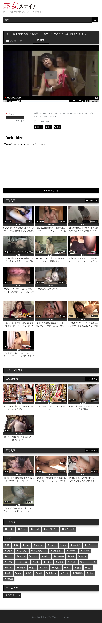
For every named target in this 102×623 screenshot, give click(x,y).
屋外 (72, 556)
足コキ (66, 573)
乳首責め (60, 556)
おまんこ (40, 545)
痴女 (68, 568)
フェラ (10, 556)
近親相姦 (79, 573)
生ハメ (45, 568)
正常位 (48, 562)
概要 (42, 40)
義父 (30, 573)
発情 (79, 568)
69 (17, 545)
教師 (37, 562)
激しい (73, 562)
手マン (10, 562)
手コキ (83, 556)
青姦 (91, 573)
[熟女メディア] (51, 6)
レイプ (34, 556)
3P (8, 545)
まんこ (53, 545)
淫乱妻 (61, 562)
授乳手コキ (24, 562)
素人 (89, 568)
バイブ (86, 551)
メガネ (22, 556)
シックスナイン (40, 551)
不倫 (58, 127)
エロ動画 (76, 545)
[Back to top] (94, 615)
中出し (47, 556)
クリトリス (91, 545)
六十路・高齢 (51, 529)
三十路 (39, 127)
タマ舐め (73, 551)
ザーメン (23, 551)
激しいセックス (89, 562)
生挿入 (57, 568)
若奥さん (52, 573)
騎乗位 (10, 579)
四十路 (23, 529)
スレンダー (58, 551)
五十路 (36, 529)
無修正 (22, 568)
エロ (64, 545)
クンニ (10, 551)
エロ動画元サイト (51, 191)
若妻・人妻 (69, 529)
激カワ (10, 568)
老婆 (40, 573)
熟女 (33, 568)
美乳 (49, 127)
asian (27, 545)
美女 (19, 573)
